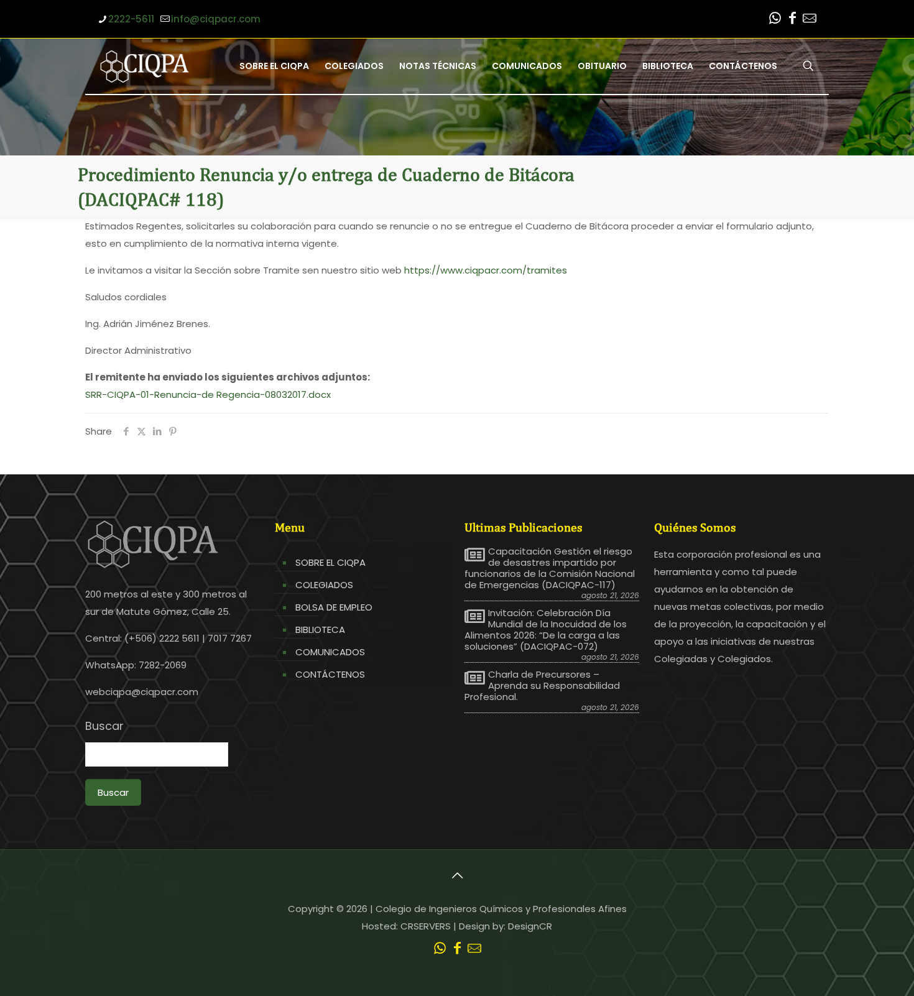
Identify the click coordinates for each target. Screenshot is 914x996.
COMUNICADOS (330, 651)
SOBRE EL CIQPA (330, 562)
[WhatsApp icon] (775, 19)
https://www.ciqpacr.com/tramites (485, 270)
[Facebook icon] (792, 19)
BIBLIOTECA (320, 629)
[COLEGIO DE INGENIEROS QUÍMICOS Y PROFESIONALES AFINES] (145, 66)
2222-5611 (131, 18)
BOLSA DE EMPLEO (333, 607)
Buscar (104, 726)
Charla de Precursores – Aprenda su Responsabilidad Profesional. (542, 686)
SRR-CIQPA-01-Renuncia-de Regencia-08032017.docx (208, 394)
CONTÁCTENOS (330, 674)
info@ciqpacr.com (216, 18)
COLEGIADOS (324, 584)
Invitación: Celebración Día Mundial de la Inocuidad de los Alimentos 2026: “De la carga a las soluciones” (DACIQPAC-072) (545, 629)
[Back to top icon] (457, 875)
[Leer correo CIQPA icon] (809, 19)
